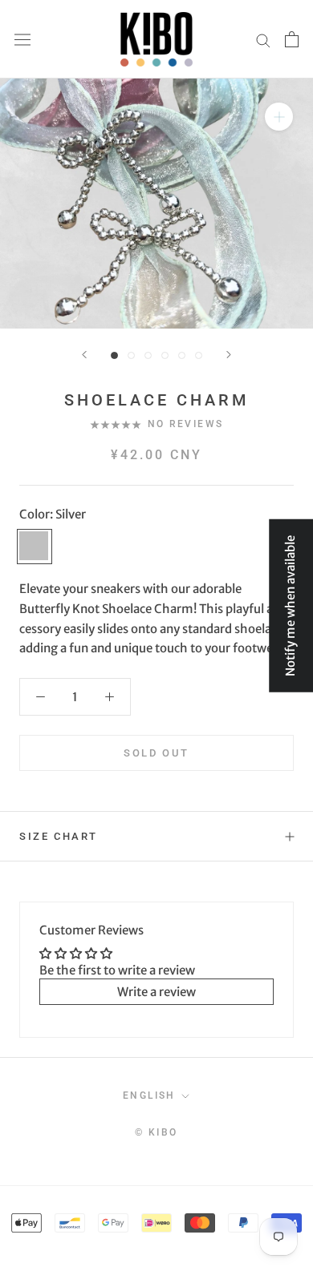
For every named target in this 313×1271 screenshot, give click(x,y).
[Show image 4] (165, 355)
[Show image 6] (198, 355)
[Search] (263, 39)
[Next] (228, 354)
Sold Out (156, 753)
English (149, 1095)
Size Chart (58, 836)
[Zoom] (279, 117)
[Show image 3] (148, 355)
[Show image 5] (181, 355)
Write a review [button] (156, 991)
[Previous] (84, 354)
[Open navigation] (22, 39)
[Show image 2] (131, 355)
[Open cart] (292, 39)
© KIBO (156, 1132)
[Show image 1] (114, 355)
